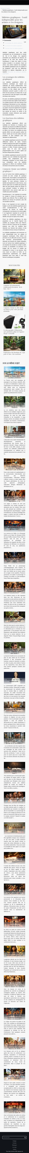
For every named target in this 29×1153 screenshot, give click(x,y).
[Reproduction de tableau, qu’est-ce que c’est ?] (14, 889)
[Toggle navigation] (3, 2)
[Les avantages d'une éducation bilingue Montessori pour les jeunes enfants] (14, 464)
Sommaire (7, 40)
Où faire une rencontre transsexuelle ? (14, 680)
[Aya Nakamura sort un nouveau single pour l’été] (14, 951)
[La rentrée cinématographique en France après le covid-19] (14, 1107)
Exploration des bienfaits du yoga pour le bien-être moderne (14, 353)
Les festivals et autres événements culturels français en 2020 (14, 1047)
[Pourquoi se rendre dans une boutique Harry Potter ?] (14, 558)
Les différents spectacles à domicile (14, 831)
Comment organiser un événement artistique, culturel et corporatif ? (14, 1017)
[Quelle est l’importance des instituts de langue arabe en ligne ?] (14, 767)
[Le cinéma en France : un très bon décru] (14, 921)
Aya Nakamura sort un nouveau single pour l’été (14, 954)
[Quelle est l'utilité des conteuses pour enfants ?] (14, 587)
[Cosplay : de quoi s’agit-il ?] (14, 797)
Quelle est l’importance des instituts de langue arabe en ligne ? (14, 771)
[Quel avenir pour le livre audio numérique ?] (14, 1075)
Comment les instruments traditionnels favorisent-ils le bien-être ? (13, 287)
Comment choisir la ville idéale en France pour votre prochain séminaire (13, 309)
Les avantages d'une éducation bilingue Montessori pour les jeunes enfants (14, 468)
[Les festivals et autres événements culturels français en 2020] (14, 1043)
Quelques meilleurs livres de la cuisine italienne (14, 620)
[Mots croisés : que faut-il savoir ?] (14, 858)
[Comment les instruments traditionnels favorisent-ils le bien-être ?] (14, 276)
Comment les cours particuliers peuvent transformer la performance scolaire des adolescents (14, 436)
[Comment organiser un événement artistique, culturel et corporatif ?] (14, 1013)
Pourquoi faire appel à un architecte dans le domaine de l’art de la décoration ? (14, 741)
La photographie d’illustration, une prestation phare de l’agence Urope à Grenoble (14, 331)
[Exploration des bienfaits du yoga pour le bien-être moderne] (14, 343)
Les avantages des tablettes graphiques (13, 43)
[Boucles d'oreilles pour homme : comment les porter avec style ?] (14, 648)
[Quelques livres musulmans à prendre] (14, 707)
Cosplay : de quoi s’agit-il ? (14, 799)
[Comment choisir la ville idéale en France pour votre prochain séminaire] (14, 298)
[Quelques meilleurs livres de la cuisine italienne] (14, 617)
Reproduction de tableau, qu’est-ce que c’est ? (14, 892)
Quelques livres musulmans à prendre (14, 710)
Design (14, 1141)
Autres (8, 8)
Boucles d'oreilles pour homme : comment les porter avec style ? (14, 651)
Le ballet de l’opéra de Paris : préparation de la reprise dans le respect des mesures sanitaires (14, 985)
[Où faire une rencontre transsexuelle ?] (14, 677)
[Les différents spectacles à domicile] (14, 828)
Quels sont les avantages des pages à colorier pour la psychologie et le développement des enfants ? (14, 500)
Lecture (14, 1147)
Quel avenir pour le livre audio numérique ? (14, 1077)
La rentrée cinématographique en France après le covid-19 (14, 1111)
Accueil (3, 8)
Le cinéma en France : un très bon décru (14, 924)
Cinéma (14, 1143)
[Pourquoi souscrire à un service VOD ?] (14, 525)
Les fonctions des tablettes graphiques (13, 45)
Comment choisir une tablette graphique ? (14, 48)
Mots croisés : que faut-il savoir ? (14, 860)
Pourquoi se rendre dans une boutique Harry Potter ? (14, 560)
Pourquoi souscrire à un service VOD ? (15, 528)
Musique (14, 1145)
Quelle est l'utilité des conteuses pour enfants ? (14, 590)
